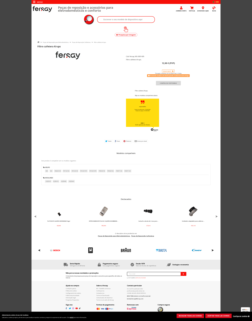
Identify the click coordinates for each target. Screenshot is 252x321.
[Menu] (249, 308)
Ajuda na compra (72, 286)
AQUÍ (71, 317)
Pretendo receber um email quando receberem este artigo (169, 76)
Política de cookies (71, 291)
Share (118, 141)
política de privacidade (141, 277)
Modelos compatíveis (126, 153)
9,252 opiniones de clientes (142, 124)
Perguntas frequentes (72, 300)
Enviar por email (142, 141)
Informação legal (71, 298)
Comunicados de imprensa (104, 298)
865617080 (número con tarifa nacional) (138, 296)
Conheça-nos (100, 291)
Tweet (109, 141)
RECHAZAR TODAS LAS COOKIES (190, 316)
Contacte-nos (100, 293)
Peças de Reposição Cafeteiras (81, 42)
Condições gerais (71, 288)
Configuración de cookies (73, 293)
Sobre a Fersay (102, 286)
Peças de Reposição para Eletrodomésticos (56, 42)
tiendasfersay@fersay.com (135, 299)
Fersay (42, 9)
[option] (68, 55)
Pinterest (128, 141)
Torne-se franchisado (102, 295)
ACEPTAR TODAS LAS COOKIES (218, 316)
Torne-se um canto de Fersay (105, 300)
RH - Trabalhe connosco (103, 288)
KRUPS (47, 167)
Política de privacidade (72, 295)
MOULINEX (49, 178)
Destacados (126, 199)
